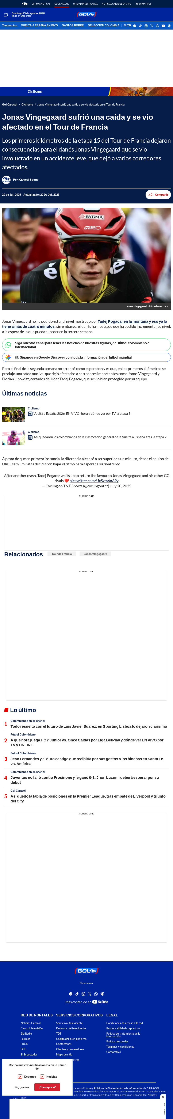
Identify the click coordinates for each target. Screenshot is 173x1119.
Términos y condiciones (120, 1046)
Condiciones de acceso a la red (124, 1023)
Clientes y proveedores (70, 1049)
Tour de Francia (62, 553)
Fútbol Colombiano (23, 734)
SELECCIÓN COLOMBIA (103, 25)
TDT (58, 1033)
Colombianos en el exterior (28, 720)
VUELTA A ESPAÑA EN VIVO (39, 25)
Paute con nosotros (67, 1059)
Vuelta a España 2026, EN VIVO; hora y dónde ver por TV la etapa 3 (82, 413)
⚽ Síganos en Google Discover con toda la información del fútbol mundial (73, 357)
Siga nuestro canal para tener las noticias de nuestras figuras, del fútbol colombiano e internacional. (82, 345)
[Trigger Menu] (5, 14)
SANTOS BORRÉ (73, 25)
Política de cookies (117, 1041)
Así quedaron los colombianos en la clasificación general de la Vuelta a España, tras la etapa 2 (100, 437)
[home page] (25, 3)
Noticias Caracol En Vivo (116, 4)
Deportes (30, 1076)
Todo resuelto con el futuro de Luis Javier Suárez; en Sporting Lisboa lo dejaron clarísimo (89, 726)
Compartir (161, 194)
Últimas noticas (41, 4)
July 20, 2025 (120, 486)
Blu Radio (26, 1033)
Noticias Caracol (31, 1023)
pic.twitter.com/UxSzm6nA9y (94, 480)
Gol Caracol (61, 4)
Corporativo (113, 1052)
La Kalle (25, 1038)
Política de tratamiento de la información (123, 1035)
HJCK (24, 1044)
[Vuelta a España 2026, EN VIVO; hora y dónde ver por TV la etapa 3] (13, 414)
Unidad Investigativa (85, 4)
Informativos (143, 4)
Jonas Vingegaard (95, 553)
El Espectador (29, 1054)
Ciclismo (27, 104)
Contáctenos (64, 1044)
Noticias (51, 1076)
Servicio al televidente (69, 1023)
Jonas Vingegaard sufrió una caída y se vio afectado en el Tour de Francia (81, 104)
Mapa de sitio (64, 1054)
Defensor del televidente (71, 1028)
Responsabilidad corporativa (123, 1028)
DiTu (23, 1049)
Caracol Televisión (32, 1028)
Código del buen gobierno (71, 1038)
